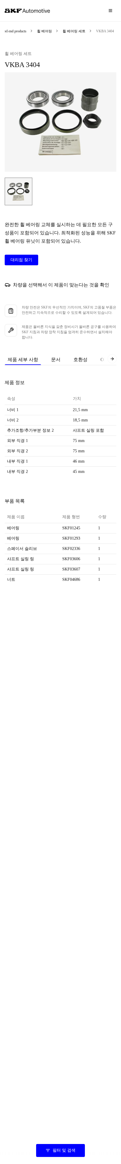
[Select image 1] (18, 191)
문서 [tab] (55, 359)
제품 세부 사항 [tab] (23, 359)
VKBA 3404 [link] (105, 31)
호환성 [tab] (80, 359)
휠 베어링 (44, 31)
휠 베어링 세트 (74, 31)
